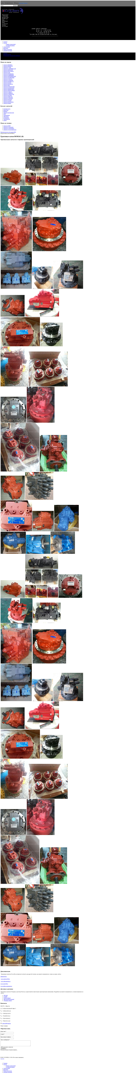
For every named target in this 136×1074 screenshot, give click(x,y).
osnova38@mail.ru (6, 1023)
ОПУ (4, 114)
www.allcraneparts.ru (5, 981)
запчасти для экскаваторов (9, 129)
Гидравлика (6, 117)
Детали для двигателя (8, 112)
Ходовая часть (6, 108)
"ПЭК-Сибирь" (7, 998)
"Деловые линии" (7, 1000)
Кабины (5, 111)
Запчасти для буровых (8, 128)
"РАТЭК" (5, 995)
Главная (5, 53)
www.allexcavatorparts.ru (6, 986)
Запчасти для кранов (8, 127)
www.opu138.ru (4, 983)
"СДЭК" (5, 996)
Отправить (3, 1048)
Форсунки (5, 110)
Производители (7, 54)
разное (5, 120)
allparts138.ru (4, 976)
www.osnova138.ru (5, 979)
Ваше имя (3, 1031)
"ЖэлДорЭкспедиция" (8, 999)
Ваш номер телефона (6, 1037)
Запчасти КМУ (7, 125)
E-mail (2, 1034)
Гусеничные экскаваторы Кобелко (11, 55)
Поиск (16, 5)
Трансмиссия (6, 119)
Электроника (6, 115)
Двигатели (6, 116)
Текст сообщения (5, 1039)
